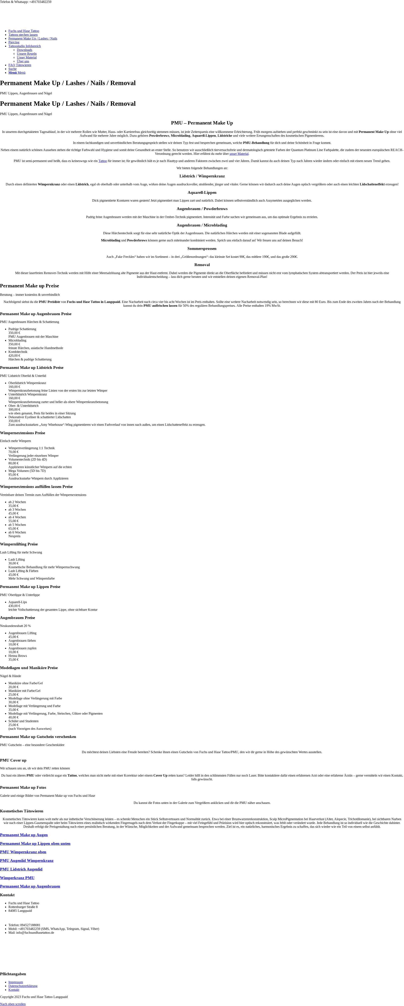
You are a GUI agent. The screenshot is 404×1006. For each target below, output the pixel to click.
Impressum (15, 982)
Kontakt (13, 989)
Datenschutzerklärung (22, 986)
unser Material (239, 153)
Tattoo (102, 161)
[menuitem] (206, 31)
